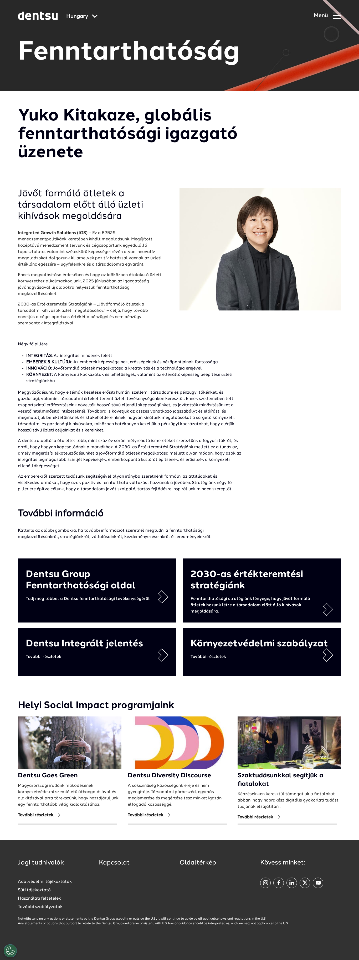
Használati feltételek (39, 898)
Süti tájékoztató (34, 890)
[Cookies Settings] (10, 950)
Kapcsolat (114, 863)
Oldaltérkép (198, 863)
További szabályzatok (40, 907)
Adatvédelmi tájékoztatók (45, 882)
